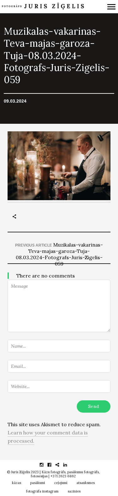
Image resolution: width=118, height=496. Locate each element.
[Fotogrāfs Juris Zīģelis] (42, 6)
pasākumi (37, 483)
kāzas (16, 483)
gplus (60, 465)
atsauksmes (85, 483)
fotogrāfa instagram (42, 491)
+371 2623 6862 (63, 476)
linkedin (68, 465)
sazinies (74, 491)
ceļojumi (60, 483)
